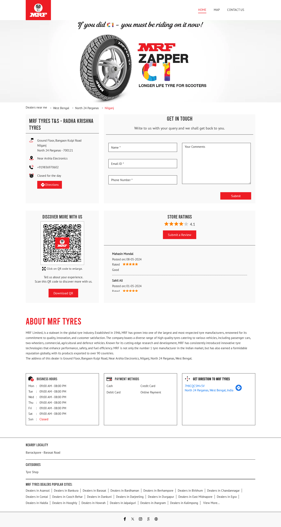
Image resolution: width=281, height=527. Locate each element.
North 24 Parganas (87, 108)
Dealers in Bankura (66, 490)
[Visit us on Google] (148, 519)
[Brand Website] (156, 519)
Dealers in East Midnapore (195, 497)
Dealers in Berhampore (158, 490)
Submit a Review (179, 235)
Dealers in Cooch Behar (67, 497)
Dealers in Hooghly (64, 503)
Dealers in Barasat (94, 490)
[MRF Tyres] (38, 10)
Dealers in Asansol (38, 490)
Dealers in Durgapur (161, 497)
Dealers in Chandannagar (223, 490)
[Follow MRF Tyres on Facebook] (125, 519)
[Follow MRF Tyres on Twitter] (133, 519)
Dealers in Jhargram (153, 503)
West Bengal (61, 108)
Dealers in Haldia (37, 503)
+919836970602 (48, 167)
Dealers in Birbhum (190, 490)
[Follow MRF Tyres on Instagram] (140, 519)
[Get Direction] (238, 390)
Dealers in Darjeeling (130, 497)
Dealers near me (36, 107)
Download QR (63, 293)
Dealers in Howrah (93, 503)
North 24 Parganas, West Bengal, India (209, 390)
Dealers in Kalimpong (184, 503)
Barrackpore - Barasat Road (43, 452)
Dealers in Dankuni (99, 497)
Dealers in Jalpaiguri (123, 503)
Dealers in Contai (37, 497)
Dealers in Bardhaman (124, 490)
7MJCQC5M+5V (195, 386)
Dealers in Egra (227, 497)
